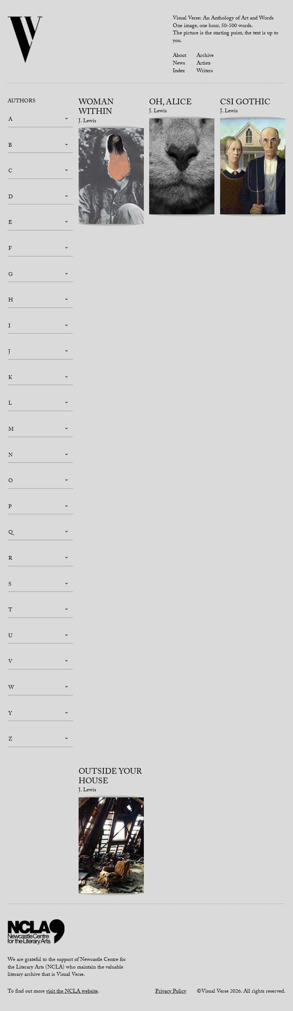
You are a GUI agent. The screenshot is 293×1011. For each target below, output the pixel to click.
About (179, 56)
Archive (205, 56)
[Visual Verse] (25, 40)
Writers (204, 71)
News (179, 63)
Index (179, 71)
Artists (203, 63)
